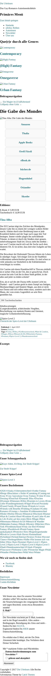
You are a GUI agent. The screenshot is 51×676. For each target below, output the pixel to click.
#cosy (2, 496)
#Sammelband (35, 534)
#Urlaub (28, 547)
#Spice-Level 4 (28, 544)
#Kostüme (26, 516)
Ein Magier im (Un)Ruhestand (15, 102)
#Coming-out (44, 493)
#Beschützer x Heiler (16, 493)
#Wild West (28, 552)
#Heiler (3, 514)
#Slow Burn (11, 542)
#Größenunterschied (38, 511)
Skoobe (25, 196)
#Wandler (4, 552)
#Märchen (39, 524)
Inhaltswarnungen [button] (8, 306)
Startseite (10, 25)
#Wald (48, 550)
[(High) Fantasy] (8, 59)
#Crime (40, 496)
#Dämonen (15, 501)
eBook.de (26, 160)
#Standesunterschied (15, 547)
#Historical (27, 514)
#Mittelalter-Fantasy (9, 524)
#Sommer (21, 542)
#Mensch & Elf (18, 521)
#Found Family (7, 506)
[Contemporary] (7, 47)
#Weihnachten (15, 552)
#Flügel (27, 503)
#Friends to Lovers (36, 506)
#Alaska (10, 491)
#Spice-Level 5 (42, 544)
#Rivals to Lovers (8, 534)
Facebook (10, 563)
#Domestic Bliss (26, 498)
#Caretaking (31, 493)
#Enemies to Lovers (36, 501)
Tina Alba (6, 219)
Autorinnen (11, 30)
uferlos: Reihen (12, 28)
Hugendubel (25, 178)
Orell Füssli (25, 151)
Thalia (25, 133)
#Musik (21, 524)
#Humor (46, 514)
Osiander (26, 187)
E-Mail (7, 610)
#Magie (35, 519)
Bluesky (9, 566)
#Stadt (3, 547)
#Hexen (18, 514)
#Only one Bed (29, 526)
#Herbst (10, 514)
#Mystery (30, 524)
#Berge (3, 493)
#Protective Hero (20, 532)
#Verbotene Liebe (19, 550)
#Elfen (23, 501)
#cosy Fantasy (29, 496)
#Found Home (20, 506)
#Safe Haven (22, 534)
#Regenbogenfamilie (38, 532)
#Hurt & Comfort (8, 516)
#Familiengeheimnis (15, 503)
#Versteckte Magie (36, 550)
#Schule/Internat (18, 537)
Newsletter (10, 33)
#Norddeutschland (13, 526)
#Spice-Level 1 (33, 542)
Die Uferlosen (6, 3)
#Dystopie (4, 501)
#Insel (19, 516)
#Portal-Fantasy (27, 529)
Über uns (10, 35)
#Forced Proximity (40, 503)
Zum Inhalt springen (9, 20)
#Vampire (37, 547)
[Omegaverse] (6, 72)
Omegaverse (9, 78)
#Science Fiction (33, 537)
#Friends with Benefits (10, 508)
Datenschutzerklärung (10, 579)
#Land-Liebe (37, 516)
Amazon (25, 124)
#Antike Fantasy (38, 491)
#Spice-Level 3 (14, 544)
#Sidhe (26, 539)
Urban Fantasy (11, 90)
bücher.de (25, 169)
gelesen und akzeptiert (19, 658)
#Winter (37, 552)
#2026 (3, 491)
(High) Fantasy (11, 66)
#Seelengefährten (15, 539)
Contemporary (11, 54)
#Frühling (25, 508)
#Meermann (5, 521)
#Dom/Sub (13, 498)
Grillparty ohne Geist (11, 104)
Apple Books (25, 142)
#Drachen (38, 498)
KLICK (20, 626)
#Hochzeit (37, 514)
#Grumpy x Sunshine (18, 511)
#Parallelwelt (13, 529)
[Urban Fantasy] (7, 84)
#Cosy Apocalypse (14, 496)
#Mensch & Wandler (35, 521)
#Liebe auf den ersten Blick (19, 519)
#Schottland (5, 537)
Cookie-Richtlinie (8, 582)
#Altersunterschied (22, 491)
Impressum (5, 577)
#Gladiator (35, 508)
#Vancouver (5, 550)
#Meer (42, 519)
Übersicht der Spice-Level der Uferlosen (18, 321)
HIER (25, 629)
